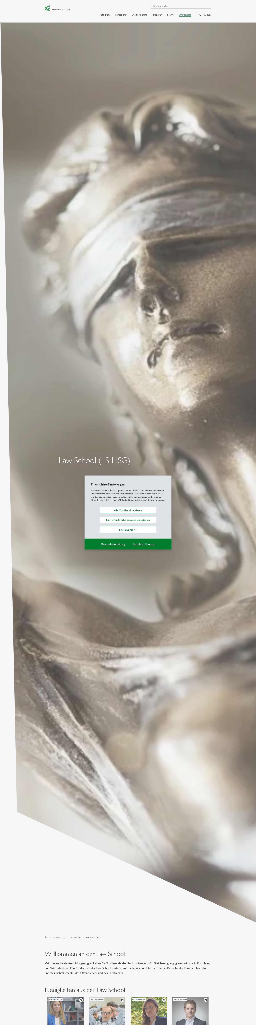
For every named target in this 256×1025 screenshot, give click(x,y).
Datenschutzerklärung (113, 544)
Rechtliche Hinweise (144, 544)
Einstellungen (126, 529)
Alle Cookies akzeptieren (128, 510)
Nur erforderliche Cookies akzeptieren (128, 519)
